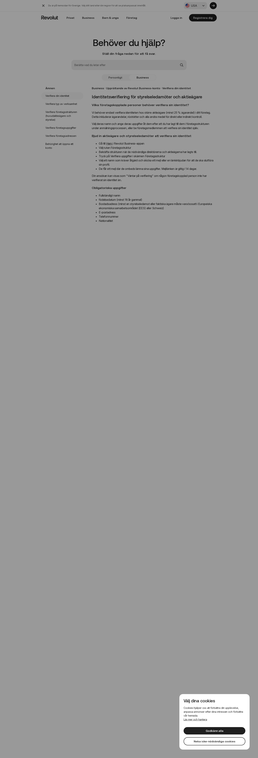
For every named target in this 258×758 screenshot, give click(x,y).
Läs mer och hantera (195, 719)
